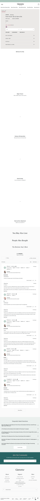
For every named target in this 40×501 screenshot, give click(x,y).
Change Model (3, 11)
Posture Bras (14, 7)
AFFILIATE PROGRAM (33, 480)
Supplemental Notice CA (25, 499)
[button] (10, 14)
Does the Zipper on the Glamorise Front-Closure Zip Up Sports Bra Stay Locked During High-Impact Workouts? (19, 425)
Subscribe (34, 461)
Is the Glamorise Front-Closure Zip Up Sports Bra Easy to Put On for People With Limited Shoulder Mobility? (19, 432)
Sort (30, 261)
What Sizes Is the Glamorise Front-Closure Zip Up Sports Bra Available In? (16, 436)
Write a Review (34, 259)
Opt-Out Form (30, 499)
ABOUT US (7, 476)
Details (7, 41)
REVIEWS (7, 480)
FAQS (20, 480)
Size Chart (7, 32)
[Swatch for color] (6, 23)
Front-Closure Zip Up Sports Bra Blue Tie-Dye (13, 272)
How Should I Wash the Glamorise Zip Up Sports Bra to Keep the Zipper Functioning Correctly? (18, 444)
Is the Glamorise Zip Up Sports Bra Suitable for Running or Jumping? (15, 428)
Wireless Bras (22, 7)
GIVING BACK (7, 481)
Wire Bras (30, 7)
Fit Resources (14, 32)
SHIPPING (33, 476)
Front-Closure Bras (5, 7)
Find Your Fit (22, 32)
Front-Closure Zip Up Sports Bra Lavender (13, 298)
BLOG (33, 478)
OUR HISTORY (7, 478)
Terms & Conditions (16, 499)
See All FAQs (20, 447)
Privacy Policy (13, 499)
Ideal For (8, 38)
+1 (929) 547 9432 (20, 484)
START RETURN (20, 476)
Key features (9, 35)
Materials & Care (10, 44)
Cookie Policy (21, 499)
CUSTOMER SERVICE (20, 478)
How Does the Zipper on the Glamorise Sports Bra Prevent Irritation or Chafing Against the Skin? (19, 440)
